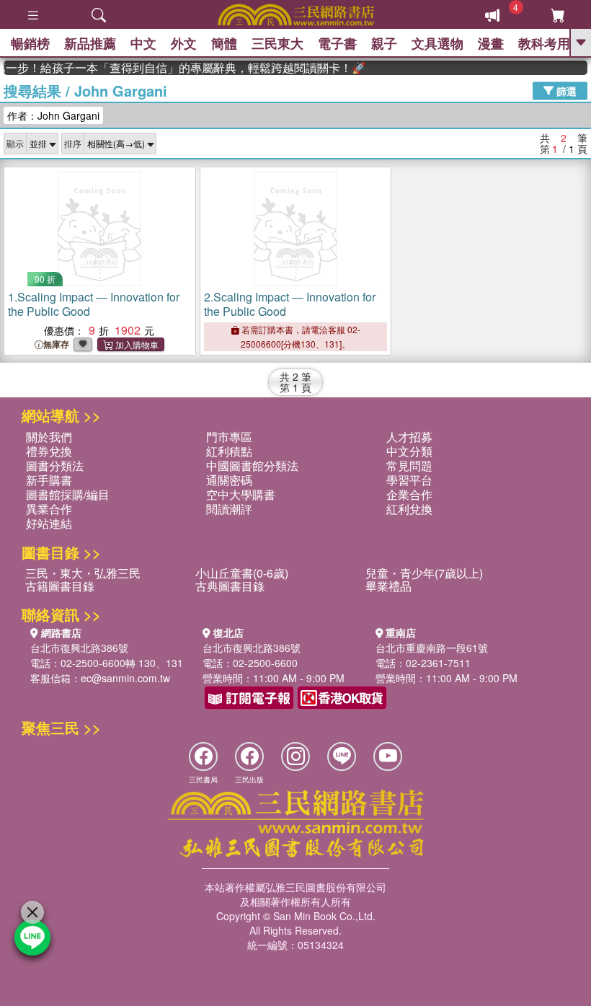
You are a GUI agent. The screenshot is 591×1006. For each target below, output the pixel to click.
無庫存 (56, 344)
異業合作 (49, 508)
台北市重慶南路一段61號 (432, 647)
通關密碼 (229, 480)
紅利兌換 (409, 508)
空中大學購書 (240, 494)
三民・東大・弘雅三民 (83, 573)
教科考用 (544, 43)
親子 (384, 43)
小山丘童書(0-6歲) (241, 573)
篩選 (565, 90)
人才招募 (409, 436)
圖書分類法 (55, 465)
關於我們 (49, 436)
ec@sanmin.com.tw (125, 678)
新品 (90, 43)
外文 (184, 43)
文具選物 (437, 43)
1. (93, 303)
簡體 (224, 43)
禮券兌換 (49, 451)
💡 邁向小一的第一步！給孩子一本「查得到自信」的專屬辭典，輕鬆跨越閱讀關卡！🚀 (175, 68)
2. (290, 303)
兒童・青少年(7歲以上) (424, 573)
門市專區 (229, 436)
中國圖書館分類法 (252, 465)
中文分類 (409, 451)
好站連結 (49, 523)
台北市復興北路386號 (79, 647)
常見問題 (409, 465)
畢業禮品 (388, 586)
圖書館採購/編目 (68, 494)
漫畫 (491, 43)
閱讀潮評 (229, 508)
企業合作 (409, 494)
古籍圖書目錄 (59, 586)
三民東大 (277, 43)
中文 (143, 43)
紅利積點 (229, 451)
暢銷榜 (30, 43)
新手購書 (49, 480)
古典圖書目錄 (230, 586)
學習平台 (409, 480)
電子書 (337, 43)
